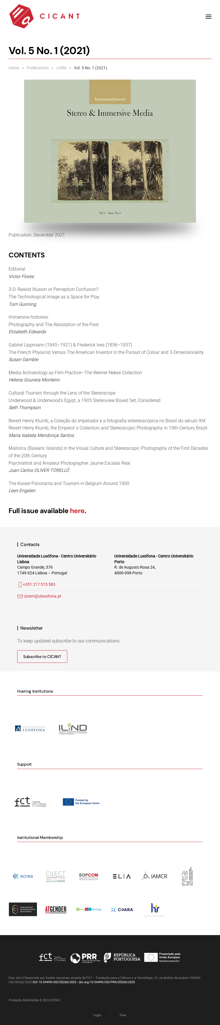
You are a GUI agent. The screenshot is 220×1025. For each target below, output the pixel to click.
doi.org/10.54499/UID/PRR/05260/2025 (107, 982)
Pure (123, 1015)
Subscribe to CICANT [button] (42, 656)
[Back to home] (44, 16)
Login (97, 1015)
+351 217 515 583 (39, 584)
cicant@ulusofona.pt (42, 596)
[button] (208, 16)
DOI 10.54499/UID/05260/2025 (54, 982)
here (77, 510)
